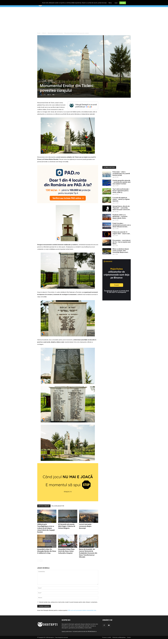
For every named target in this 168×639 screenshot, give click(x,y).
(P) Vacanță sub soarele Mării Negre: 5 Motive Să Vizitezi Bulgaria (66, 526)
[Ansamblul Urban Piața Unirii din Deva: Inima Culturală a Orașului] (67, 541)
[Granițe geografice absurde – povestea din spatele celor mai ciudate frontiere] (106, 183)
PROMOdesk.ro (92, 631)
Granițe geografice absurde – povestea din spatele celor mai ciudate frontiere (122, 182)
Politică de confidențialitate (119, 637)
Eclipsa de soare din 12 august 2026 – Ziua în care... (122, 232)
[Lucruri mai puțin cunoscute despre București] (88, 516)
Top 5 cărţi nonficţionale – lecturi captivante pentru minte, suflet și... (121, 190)
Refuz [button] (110, 3)
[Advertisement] (84, 20)
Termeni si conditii (106, 637)
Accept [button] (123, 3)
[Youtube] (109, 625)
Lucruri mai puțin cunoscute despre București (85, 526)
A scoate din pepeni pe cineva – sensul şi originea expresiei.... (121, 199)
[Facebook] (104, 625)
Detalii (116, 3)
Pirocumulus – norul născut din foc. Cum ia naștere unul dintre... (122, 242)
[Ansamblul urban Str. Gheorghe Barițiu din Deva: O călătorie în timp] (46, 541)
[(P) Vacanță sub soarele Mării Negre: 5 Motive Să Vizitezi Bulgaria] (67, 516)
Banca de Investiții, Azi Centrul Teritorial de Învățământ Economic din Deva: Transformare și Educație (88, 553)
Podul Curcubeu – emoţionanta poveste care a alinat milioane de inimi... (122, 225)
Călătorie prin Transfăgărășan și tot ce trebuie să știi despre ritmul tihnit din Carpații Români (46, 528)
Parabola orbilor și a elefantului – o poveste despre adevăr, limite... (120, 216)
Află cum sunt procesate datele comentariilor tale (82, 610)
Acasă (38, 33)
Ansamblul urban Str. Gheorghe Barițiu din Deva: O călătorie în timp (46, 551)
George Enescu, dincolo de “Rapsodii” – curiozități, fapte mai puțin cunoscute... (122, 207)
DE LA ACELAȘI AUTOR (58, 506)
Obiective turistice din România (55, 33)
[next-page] (41, 560)
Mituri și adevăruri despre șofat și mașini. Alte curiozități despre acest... (121, 250)
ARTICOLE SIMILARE (43, 506)
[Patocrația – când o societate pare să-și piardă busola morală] (106, 174)
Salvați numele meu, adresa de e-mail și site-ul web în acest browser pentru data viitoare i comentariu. (68, 602)
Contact (129, 637)
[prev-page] (38, 560)
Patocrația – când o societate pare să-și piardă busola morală (121, 173)
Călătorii (44, 33)
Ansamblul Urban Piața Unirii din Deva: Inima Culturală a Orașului (66, 551)
